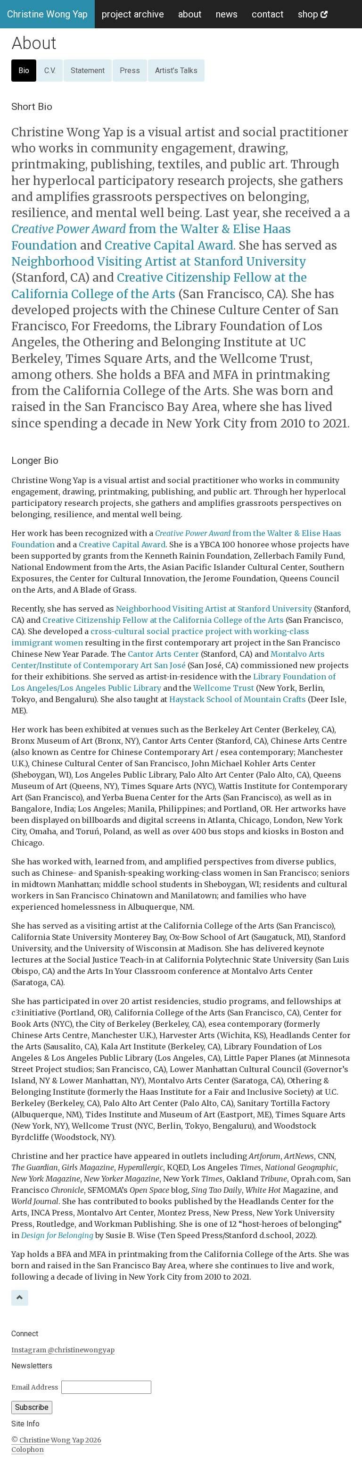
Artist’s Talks (176, 70)
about (190, 14)
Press (130, 70)
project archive (133, 14)
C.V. (50, 70)
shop (309, 14)
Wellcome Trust (223, 688)
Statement (88, 70)
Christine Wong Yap (47, 14)
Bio (23, 70)
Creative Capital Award (169, 245)
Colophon (27, 1449)
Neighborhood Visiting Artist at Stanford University (158, 261)
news (227, 14)
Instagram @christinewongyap (63, 1350)
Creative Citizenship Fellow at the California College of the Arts (163, 620)
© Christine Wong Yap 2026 (56, 1440)
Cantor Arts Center (163, 654)
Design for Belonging (57, 1235)
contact (268, 14)
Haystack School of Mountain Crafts (237, 699)
